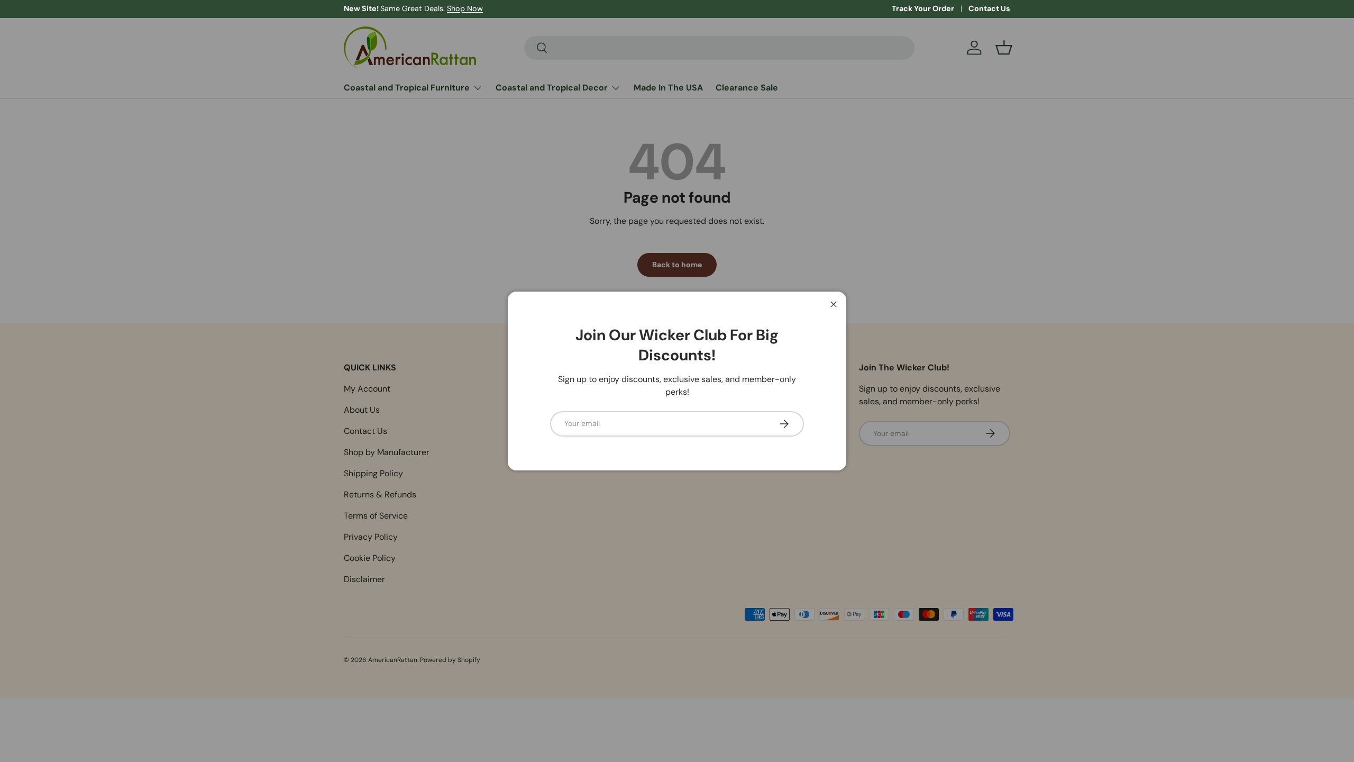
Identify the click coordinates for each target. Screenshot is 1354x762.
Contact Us (989, 8)
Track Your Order (923, 8)
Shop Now (465, 8)
